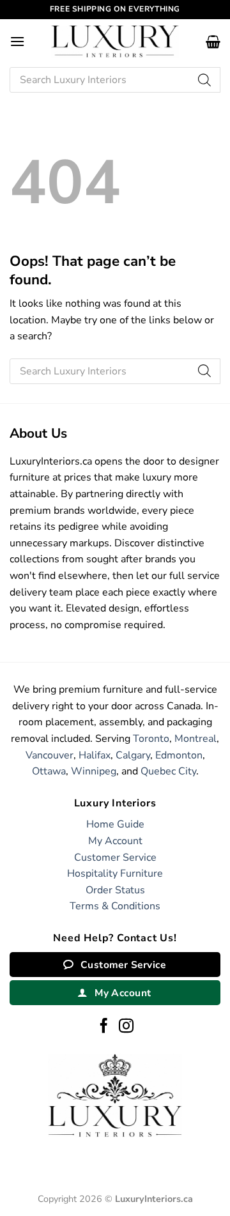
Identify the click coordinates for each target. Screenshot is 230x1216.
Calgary (133, 755)
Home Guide (115, 824)
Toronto (151, 739)
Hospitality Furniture (115, 873)
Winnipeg (93, 771)
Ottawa (49, 771)
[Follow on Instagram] (126, 1027)
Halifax (95, 755)
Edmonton (179, 755)
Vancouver (49, 755)
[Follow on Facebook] (103, 1027)
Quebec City (168, 771)
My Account (115, 841)
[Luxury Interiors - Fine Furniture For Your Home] (115, 41)
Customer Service (115, 857)
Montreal (195, 739)
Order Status (115, 890)
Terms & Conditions (115, 906)
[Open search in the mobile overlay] (115, 80)
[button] (17, 41)
